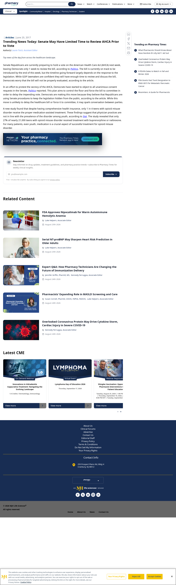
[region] (88, 577)
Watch (89, 4)
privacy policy (55, 180)
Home (70, 512)
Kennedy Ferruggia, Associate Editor (86, 275)
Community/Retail (36, 11)
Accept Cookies (154, 576)
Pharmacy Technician (69, 11)
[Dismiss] (99, 136)
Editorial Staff (88, 438)
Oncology (56, 11)
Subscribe (110, 174)
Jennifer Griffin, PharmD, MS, (57, 275)
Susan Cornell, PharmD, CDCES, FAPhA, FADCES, (65, 299)
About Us (88, 425)
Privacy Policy (88, 441)
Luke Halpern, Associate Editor (58, 220)
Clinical (8, 11)
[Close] (172, 576)
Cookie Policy (25, 582)
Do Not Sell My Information (88, 447)
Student (82, 11)
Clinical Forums (88, 428)
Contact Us (88, 435)
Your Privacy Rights (88, 450)
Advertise (88, 432)
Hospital (48, 11)
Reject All (136, 576)
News (92, 512)
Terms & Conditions (88, 444)
